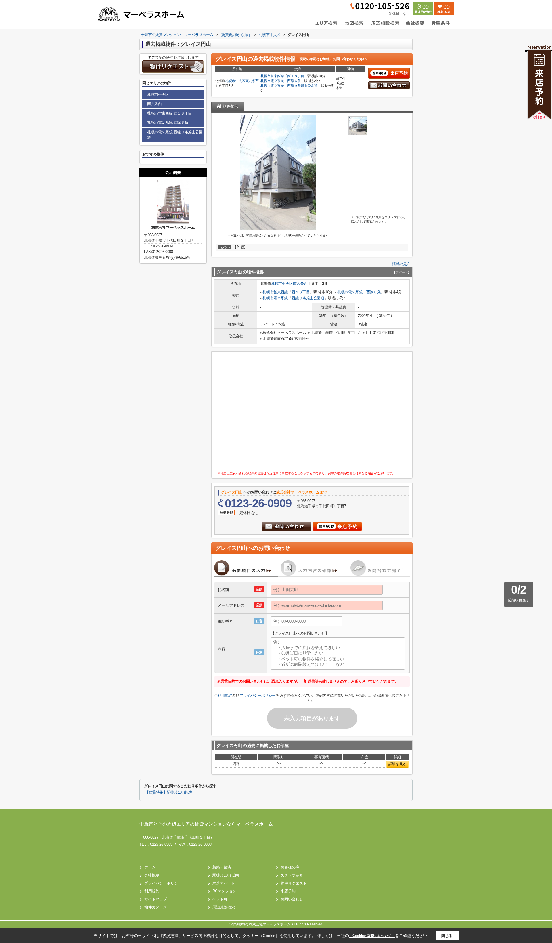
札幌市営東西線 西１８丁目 (169, 113)
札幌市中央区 (235, 81)
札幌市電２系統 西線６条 (167, 122)
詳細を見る (397, 764)
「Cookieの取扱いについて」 (372, 936)
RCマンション (224, 891)
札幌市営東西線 (272, 76)
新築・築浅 (221, 867)
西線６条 (294, 81)
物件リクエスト (294, 883)
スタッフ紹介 (292, 875)
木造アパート (223, 883)
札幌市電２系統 (272, 81)
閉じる (447, 936)
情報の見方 (401, 264)
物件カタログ (155, 907)
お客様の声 (290, 867)
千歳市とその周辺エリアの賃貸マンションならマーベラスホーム (206, 824)
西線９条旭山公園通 (302, 86)
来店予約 (288, 891)
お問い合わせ (292, 899)
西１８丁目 (295, 76)
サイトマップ (155, 899)
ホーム (150, 867)
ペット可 (219, 899)
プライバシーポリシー (257, 695)
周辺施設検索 (223, 907)
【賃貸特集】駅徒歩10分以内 (169, 792)
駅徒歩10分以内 (225, 875)
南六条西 (252, 81)
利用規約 (225, 695)
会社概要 (151, 875)
